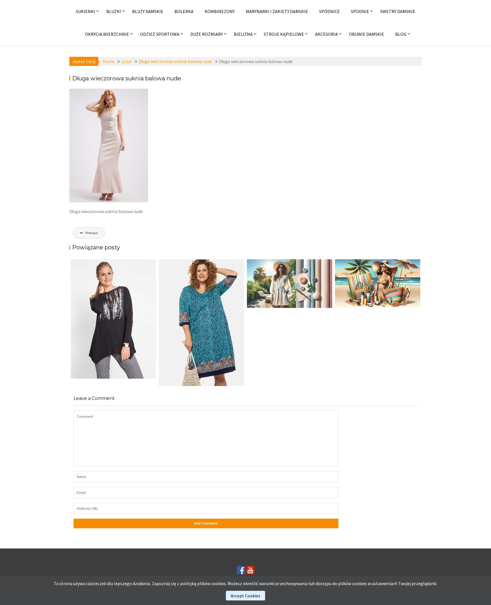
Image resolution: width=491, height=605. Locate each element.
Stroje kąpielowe (284, 34)
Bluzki (113, 11)
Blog (400, 34)
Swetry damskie (397, 11)
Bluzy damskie (147, 11)
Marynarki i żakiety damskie (277, 11)
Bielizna (243, 34)
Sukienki (85, 11)
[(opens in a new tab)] (201, 322)
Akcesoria (326, 34)
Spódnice (329, 11)
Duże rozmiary (206, 34)
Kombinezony (220, 11)
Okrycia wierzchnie (107, 34)
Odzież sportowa (159, 34)
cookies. (219, 583)
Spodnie (360, 11)
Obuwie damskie (366, 34)
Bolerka (184, 11)
